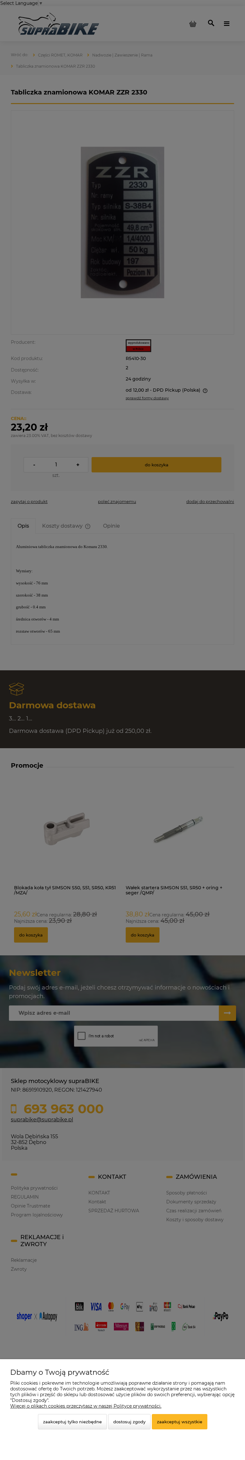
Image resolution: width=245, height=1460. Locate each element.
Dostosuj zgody (129, 1421)
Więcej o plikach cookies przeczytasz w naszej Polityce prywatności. (85, 1406)
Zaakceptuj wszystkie (179, 1421)
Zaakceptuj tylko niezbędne (72, 1421)
